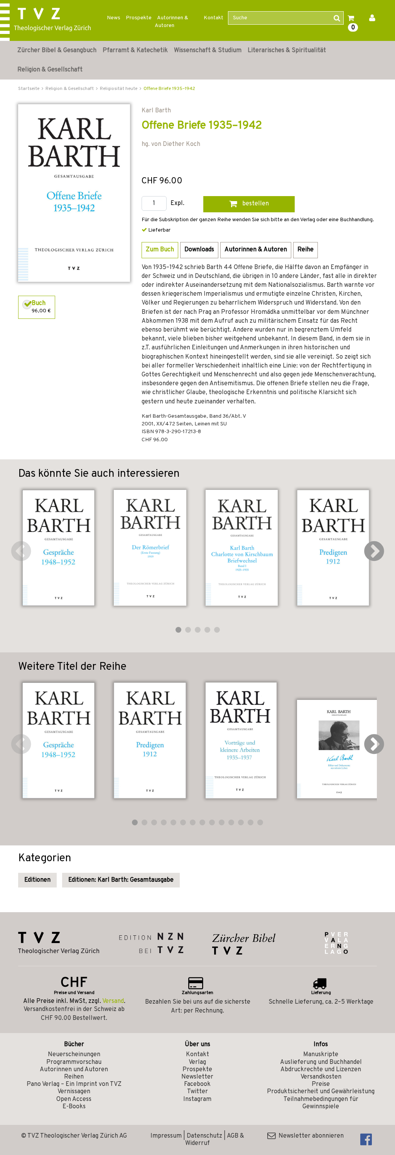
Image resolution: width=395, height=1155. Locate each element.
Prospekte (139, 18)
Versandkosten (320, 1077)
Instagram (197, 1099)
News (113, 18)
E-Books (74, 1107)
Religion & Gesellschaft (50, 70)
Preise (321, 1084)
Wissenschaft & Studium (207, 50)
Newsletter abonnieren (309, 1136)
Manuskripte (320, 1054)
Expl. (177, 203)
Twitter (197, 1092)
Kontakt (213, 18)
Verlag (197, 1062)
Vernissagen (73, 1092)
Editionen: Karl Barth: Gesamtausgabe (121, 880)
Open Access (73, 1099)
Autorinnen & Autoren (171, 22)
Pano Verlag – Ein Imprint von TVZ (74, 1084)
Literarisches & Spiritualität (287, 50)
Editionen (37, 880)
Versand (113, 1001)
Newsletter (197, 1077)
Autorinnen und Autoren (74, 1070)
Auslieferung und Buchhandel (321, 1062)
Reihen (74, 1077)
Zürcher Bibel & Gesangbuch (56, 50)
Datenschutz (204, 1136)
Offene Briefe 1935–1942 (169, 89)
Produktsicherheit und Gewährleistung (321, 1092)
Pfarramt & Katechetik (135, 50)
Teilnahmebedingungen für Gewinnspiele (321, 1103)
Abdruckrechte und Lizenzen (320, 1070)
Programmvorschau (73, 1062)
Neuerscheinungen (74, 1054)
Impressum (166, 1136)
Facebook (197, 1084)
